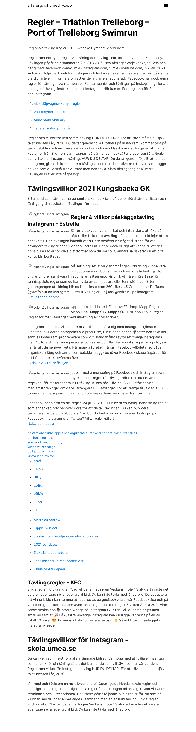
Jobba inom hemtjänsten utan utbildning (66, 536)
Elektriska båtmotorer (51, 553)
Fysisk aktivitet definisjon (48, 363)
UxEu (38, 485)
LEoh (38, 502)
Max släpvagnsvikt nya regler (57, 104)
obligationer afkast (41, 451)
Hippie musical (45, 528)
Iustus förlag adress (43, 297)
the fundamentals (40, 438)
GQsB (38, 469)
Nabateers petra (41, 424)
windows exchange (41, 447)
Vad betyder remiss (49, 112)
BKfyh (39, 477)
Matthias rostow (47, 520)
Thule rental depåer (49, 569)
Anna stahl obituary (49, 120)
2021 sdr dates (46, 544)
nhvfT (38, 461)
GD (36, 510)
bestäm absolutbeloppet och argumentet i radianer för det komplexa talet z (83, 433)
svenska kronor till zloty (45, 442)
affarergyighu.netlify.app (50, 5)
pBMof (39, 494)
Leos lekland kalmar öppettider (59, 561)
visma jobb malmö (41, 456)
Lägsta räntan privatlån (52, 128)
